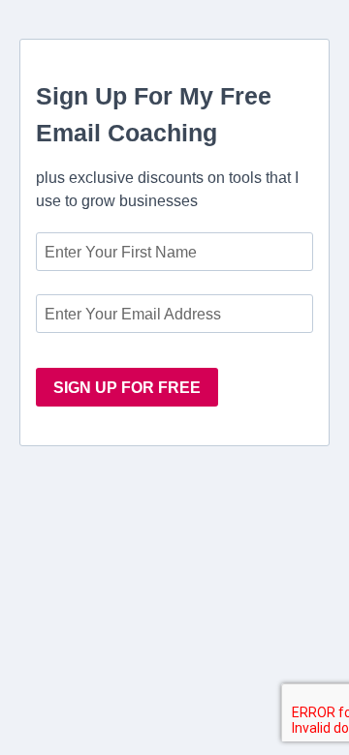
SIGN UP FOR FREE (127, 387)
